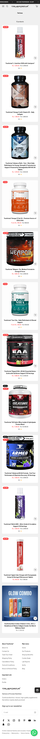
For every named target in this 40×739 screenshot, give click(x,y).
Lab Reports (26, 661)
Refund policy (15, 733)
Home (24, 648)
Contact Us (5, 651)
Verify (24, 665)
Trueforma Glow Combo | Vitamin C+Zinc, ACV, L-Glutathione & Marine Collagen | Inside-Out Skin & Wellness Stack (20, 626)
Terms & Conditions (8, 665)
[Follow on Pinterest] (24, 720)
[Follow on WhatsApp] (8, 724)
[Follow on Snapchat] (3, 724)
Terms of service (25, 733)
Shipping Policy (7, 658)
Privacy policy (5, 733)
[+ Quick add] (35, 58)
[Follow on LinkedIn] (34, 720)
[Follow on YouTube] (29, 720)
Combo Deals (26, 658)
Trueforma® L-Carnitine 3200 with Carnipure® (20, 63)
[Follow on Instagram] (14, 720)
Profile (4, 682)
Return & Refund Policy (9, 668)
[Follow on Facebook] (3, 720)
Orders (4, 679)
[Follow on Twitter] (8, 720)
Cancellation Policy (8, 661)
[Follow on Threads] (19, 720)
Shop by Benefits (27, 655)
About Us (5, 648)
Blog (23, 668)
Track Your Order (7, 655)
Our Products (26, 651)
